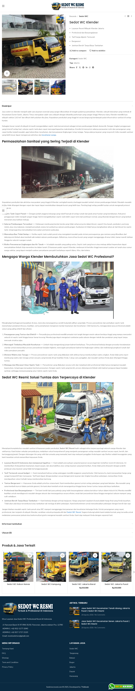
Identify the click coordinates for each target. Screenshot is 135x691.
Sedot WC (83, 16)
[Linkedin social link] (86, 67)
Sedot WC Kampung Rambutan (51, 585)
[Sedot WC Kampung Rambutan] (51, 567)
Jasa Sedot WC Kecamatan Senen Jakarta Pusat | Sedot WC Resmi (105, 622)
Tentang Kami (8, 648)
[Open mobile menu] (3, 6)
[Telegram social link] (93, 67)
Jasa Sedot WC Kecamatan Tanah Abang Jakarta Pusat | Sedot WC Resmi (105, 609)
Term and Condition (10, 662)
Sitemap (5, 658)
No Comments (100, 615)
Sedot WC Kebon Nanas (18, 584)
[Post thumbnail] (74, 611)
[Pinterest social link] (83, 67)
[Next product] (131, 16)
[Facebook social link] (76, 67)
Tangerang (73, 653)
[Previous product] (125, 16)
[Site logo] (67, 6)
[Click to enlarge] (7, 73)
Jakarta (76, 63)
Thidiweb (85, 687)
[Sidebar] (3, 210)
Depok (72, 671)
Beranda (72, 16)
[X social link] (80, 67)
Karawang (73, 676)
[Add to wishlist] (29, 555)
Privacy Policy (7, 667)
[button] (4, 46)
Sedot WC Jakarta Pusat (116, 584)
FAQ (4, 653)
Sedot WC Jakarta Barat (84, 584)
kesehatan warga (49, 135)
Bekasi (72, 658)
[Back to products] (128, 16)
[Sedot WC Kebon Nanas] (18, 567)
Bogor (71, 662)
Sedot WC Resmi (74, 512)
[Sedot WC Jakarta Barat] (84, 567)
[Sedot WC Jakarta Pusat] (116, 567)
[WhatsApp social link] (89, 67)
